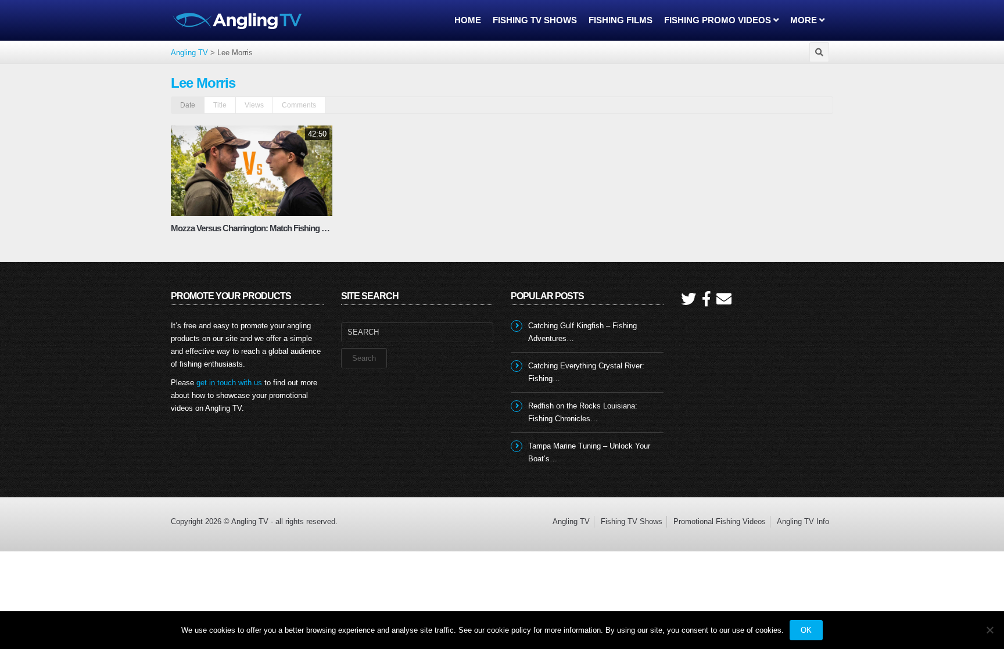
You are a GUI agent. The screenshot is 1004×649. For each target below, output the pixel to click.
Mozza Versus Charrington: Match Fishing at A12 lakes (267, 228)
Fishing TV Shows (535, 20)
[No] (989, 630)
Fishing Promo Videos (718, 20)
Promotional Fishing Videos (719, 521)
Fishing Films (620, 20)
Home (467, 20)
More (804, 20)
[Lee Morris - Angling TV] (237, 20)
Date (187, 105)
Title (220, 105)
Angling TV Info (803, 521)
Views (254, 105)
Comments (299, 105)
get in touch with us (229, 382)
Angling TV (571, 521)
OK (806, 630)
